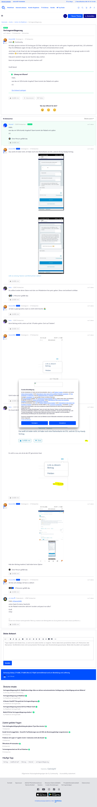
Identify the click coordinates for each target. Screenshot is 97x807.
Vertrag (5, 762)
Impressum (18, 783)
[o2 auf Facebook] (38, 789)
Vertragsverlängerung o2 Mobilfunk (14, 696)
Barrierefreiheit (30, 785)
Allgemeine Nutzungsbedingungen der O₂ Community (40, 773)
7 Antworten (6, 729)
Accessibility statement (67, 773)
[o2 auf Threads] (59, 789)
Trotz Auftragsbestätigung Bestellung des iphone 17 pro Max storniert (23, 726)
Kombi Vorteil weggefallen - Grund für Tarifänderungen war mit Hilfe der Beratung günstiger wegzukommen (35, 732)
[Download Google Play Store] (54, 796)
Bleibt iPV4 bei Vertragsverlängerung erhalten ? (17, 712)
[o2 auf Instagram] (49, 789)
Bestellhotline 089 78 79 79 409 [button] (86, 1)
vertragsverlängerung (42, 762)
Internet (31, 762)
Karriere (40, 785)
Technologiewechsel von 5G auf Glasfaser (15, 749)
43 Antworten (6, 735)
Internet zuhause (21, 8)
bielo (10, 287)
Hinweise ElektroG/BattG (52, 783)
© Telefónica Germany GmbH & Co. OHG (44, 801)
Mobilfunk (10, 8)
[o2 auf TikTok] (54, 789)
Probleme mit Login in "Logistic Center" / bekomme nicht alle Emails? (23, 738)
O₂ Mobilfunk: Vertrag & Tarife (11, 698)
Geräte (52, 8)
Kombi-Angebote (33, 8)
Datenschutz (86, 783)
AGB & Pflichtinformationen (33, 783)
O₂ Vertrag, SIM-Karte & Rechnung (13, 693)
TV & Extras (44, 8)
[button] (10, 8)
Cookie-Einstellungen (51, 785)
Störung (23, 762)
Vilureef (11, 124)
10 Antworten (6, 752)
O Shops (70, 1)
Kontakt (9, 783)
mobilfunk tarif (14, 762)
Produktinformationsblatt (71, 783)
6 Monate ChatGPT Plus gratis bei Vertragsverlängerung (20, 701)
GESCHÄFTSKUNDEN (19, 1)
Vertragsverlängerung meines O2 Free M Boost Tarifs (19, 707)
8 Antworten (6, 746)
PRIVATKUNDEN (6, 1)
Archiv (11, 22)
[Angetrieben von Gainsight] (48, 769)
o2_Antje (11, 598)
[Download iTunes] (41, 796)
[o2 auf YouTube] (43, 789)
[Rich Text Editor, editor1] (48, 650)
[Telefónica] (58, 801)
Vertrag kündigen (66, 785)
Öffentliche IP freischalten (10, 743)
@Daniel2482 (17, 601)
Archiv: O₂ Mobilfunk (21, 22)
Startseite (4, 22)
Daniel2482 (12, 39)
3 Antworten (6, 740)
